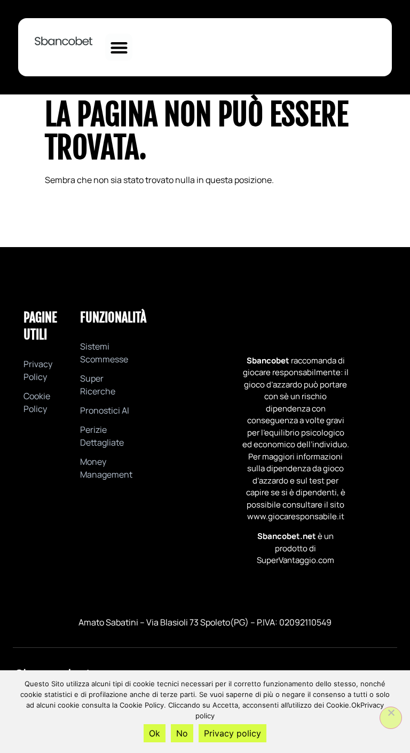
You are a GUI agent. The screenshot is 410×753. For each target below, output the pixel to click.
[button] (118, 47)
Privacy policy (232, 733)
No (182, 733)
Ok (154, 733)
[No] (391, 718)
